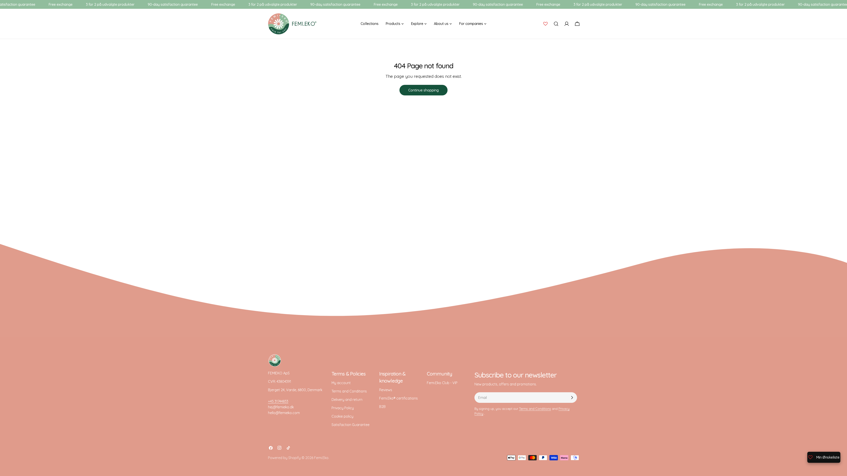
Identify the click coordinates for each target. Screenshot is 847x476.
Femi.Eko (321, 458)
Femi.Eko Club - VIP (442, 383)
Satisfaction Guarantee (350, 424)
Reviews (385, 390)
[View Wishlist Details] (545, 23)
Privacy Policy (343, 408)
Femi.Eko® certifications (398, 398)
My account (341, 383)
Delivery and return (347, 399)
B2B (382, 406)
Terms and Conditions (349, 391)
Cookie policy (342, 416)
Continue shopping (423, 90)
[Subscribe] (572, 397)
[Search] (556, 23)
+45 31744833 (278, 401)
